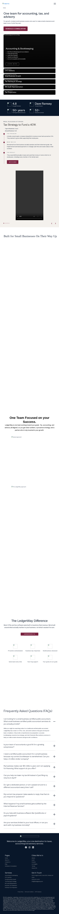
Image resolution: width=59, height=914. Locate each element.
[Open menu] (55, 3)
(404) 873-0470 (36, 879)
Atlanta (33, 858)
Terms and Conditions (29, 891)
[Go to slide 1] (3, 223)
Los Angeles (34, 864)
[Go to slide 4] (7, 223)
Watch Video (12, 162)
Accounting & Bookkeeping (11, 875)
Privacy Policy (20, 891)
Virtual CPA (34, 868)
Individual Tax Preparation (11, 887)
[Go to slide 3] (6, 223)
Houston (34, 862)
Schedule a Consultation (16, 29)
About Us (7, 860)
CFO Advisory (8, 877)
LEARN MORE (12, 63)
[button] (29, 51)
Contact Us (7, 862)
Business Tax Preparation (11, 885)
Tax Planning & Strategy (10, 881)
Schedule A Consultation (11, 866)
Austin (33, 860)
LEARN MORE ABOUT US (29, 634)
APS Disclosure (38, 891)
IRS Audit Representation (11, 883)
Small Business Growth (10, 879)
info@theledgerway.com (37, 881)
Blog (6, 864)
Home (6, 858)
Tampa (33, 866)
